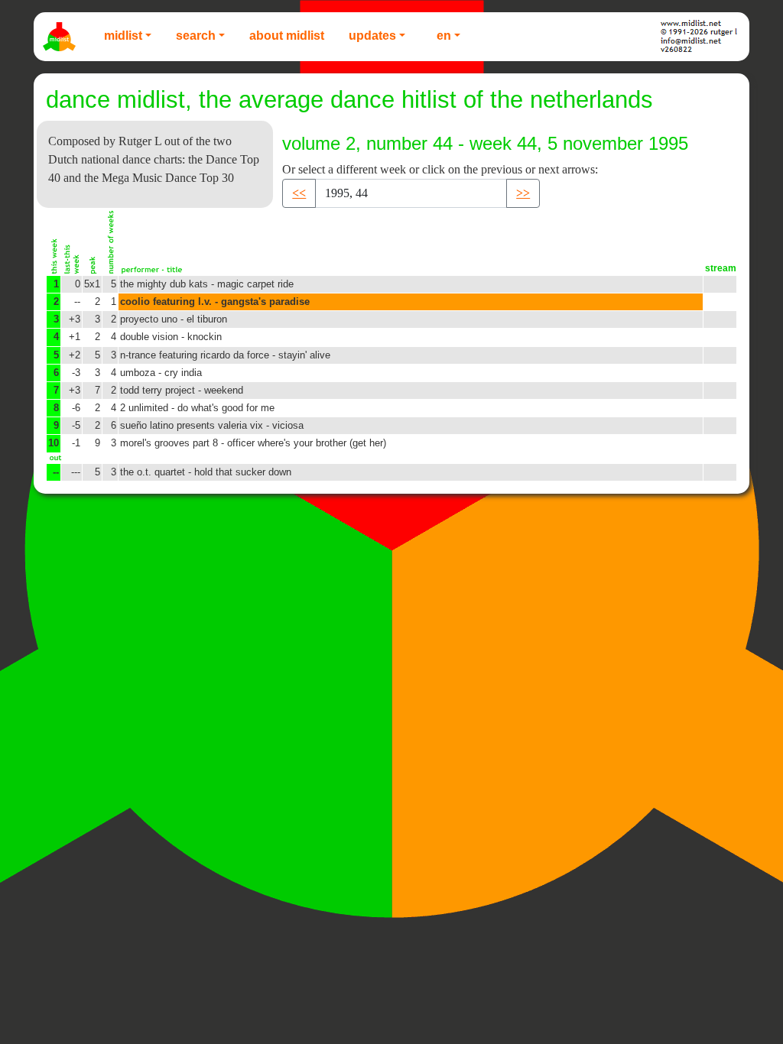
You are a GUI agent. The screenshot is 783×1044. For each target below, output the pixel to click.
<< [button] (299, 192)
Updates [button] (372, 35)
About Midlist (286, 35)
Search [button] (196, 35)
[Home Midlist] (61, 36)
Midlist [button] (123, 35)
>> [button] (523, 192)
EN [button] (444, 35)
